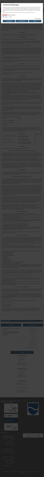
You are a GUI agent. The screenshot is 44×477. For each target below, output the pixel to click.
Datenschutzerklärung (11, 14)
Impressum (5, 14)
